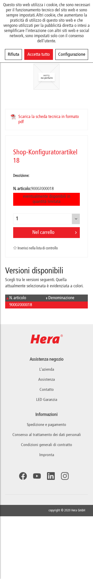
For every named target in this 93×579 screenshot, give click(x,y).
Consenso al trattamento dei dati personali (46, 435)
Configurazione (71, 54)
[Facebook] (23, 476)
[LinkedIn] (51, 476)
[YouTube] (37, 476)
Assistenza (46, 380)
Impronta (46, 455)
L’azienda (46, 370)
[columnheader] (24, 298)
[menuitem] (46, 425)
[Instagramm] (65, 476)
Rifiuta (13, 54)
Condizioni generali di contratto (46, 445)
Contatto (47, 390)
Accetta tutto (38, 54)
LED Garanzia (46, 400)
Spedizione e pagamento (46, 425)
